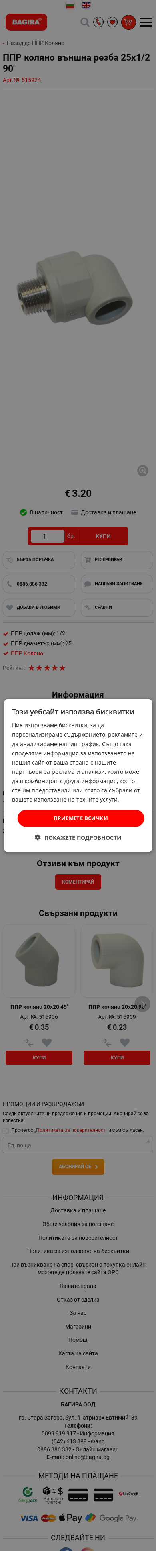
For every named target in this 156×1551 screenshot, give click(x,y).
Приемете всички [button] (81, 818)
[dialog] (78, 775)
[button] (78, 837)
